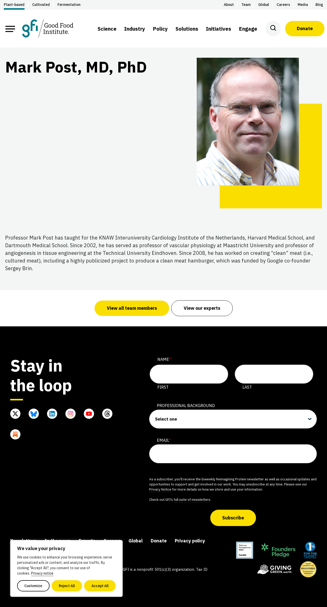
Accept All (100, 586)
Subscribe (233, 518)
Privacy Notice (160, 489)
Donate (305, 28)
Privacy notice (42, 573)
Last (247, 387)
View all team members (132, 308)
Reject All (67, 586)
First (163, 387)
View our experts (202, 308)
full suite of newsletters (192, 499)
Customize (33, 586)
